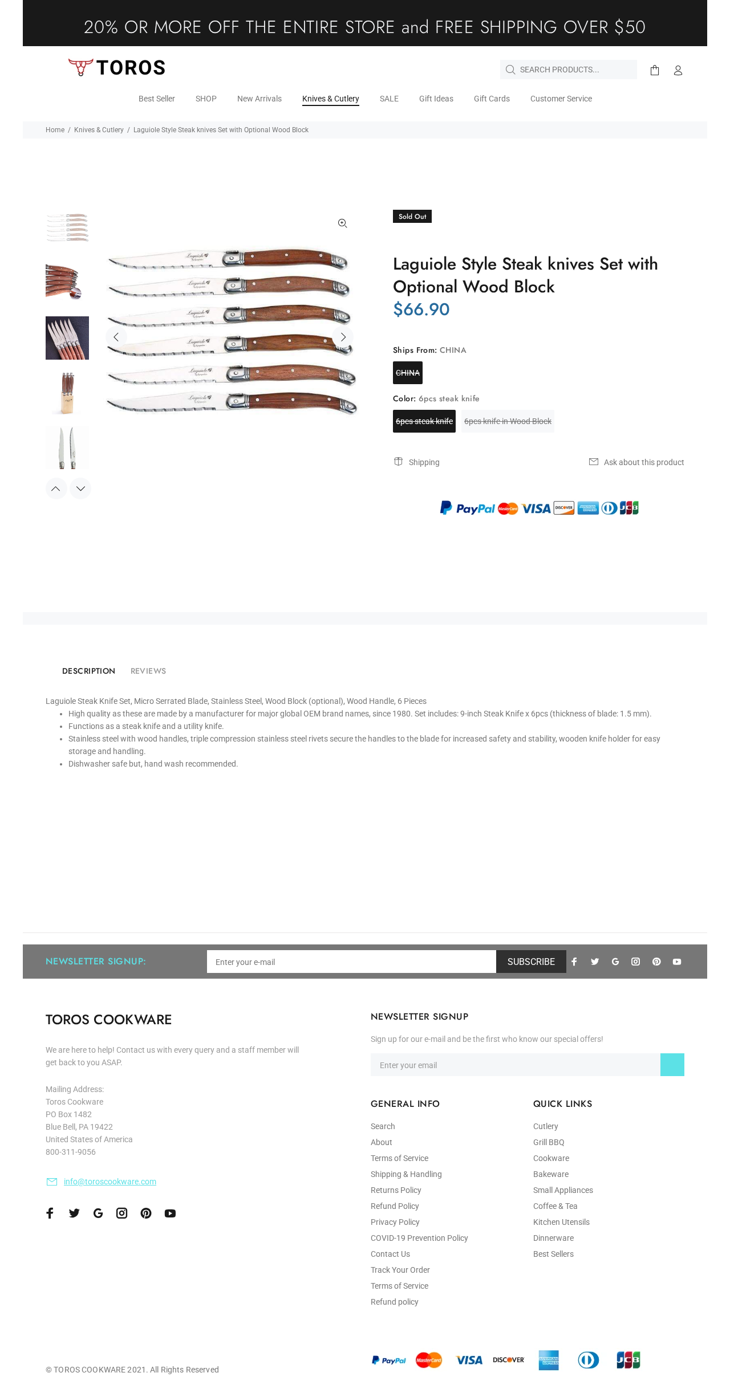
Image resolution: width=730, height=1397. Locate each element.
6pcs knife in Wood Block (507, 421)
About (381, 1142)
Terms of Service (399, 1158)
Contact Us (390, 1253)
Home (55, 130)
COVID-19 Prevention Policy (419, 1238)
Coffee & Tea (555, 1206)
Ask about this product (644, 462)
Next (343, 337)
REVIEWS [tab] (149, 671)
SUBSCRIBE (531, 961)
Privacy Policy (395, 1222)
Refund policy (395, 1301)
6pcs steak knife (424, 421)
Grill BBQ (549, 1142)
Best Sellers (553, 1253)
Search (383, 1126)
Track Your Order (400, 1269)
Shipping (424, 462)
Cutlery (545, 1126)
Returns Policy (396, 1190)
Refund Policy (395, 1206)
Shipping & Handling (406, 1174)
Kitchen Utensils (561, 1222)
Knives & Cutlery (99, 130)
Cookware (551, 1158)
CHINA (408, 372)
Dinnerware (553, 1238)
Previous (116, 337)
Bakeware (551, 1174)
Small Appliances (563, 1190)
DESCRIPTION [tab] (89, 671)
